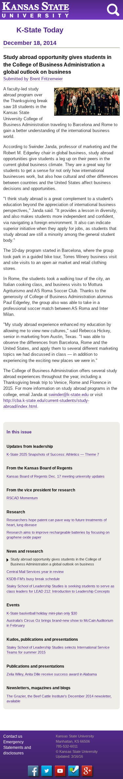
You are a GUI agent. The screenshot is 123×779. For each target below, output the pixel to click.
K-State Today (39, 30)
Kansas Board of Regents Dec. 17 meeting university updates (56, 476)
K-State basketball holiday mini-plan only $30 (42, 613)
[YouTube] (60, 771)
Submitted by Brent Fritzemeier (33, 78)
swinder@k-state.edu (69, 394)
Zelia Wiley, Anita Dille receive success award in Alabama (52, 674)
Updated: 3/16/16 (69, 756)
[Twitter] (46, 771)
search (113, 9)
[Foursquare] (73, 771)
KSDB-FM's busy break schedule (33, 579)
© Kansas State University (77, 751)
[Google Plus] (87, 771)
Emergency (13, 742)
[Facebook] (33, 771)
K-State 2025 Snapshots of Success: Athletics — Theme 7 (53, 454)
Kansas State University (60, 10)
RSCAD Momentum (22, 498)
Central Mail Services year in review (35, 572)
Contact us (12, 736)
